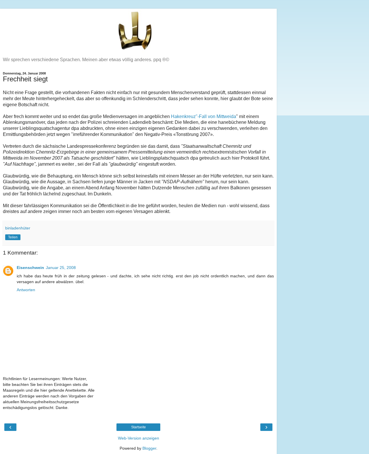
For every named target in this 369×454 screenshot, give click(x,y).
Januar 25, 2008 (61, 267)
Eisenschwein (30, 267)
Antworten (26, 289)
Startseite (138, 427)
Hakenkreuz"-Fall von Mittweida (203, 116)
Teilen (13, 237)
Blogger (149, 448)
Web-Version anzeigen (138, 438)
